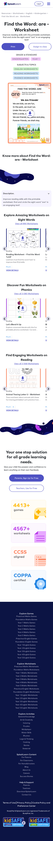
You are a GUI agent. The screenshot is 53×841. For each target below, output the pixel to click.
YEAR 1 (35, 59)
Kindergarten (40, 13)
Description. (8, 193)
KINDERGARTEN (20, 59)
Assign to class (40, 46)
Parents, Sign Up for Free (26, 478)
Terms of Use (9, 803)
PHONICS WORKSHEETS (26, 78)
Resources (6, 13)
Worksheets (18, 13)
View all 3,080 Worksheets (26, 293)
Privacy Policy (24, 803)
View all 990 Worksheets (26, 223)
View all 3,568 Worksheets (26, 363)
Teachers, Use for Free (26, 488)
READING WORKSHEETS (26, 73)
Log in (39, 4)
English (29, 13)
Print (13, 46)
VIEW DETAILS (12, 270)
